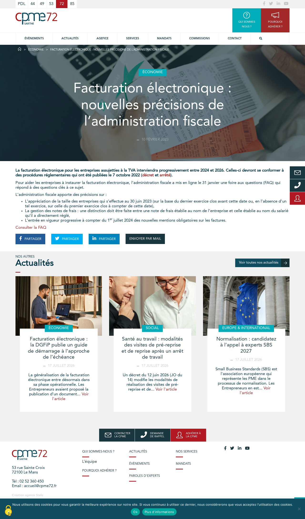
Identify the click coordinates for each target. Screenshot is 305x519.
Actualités (70, 38)
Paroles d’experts (144, 476)
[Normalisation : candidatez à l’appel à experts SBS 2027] (246, 306)
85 (72, 4)
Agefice (102, 38)
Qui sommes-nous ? (98, 451)
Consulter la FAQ (30, 228)
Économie (36, 49)
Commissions (199, 38)
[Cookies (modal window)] (8, 511)
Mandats (164, 38)
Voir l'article (166, 389)
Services (132, 38)
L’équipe (89, 462)
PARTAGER (32, 239)
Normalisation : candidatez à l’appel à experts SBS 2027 (246, 345)
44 (32, 4)
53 (51, 4)
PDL (21, 4)
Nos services (186, 451)
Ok (135, 512)
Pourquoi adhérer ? (99, 470)
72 (62, 4)
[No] (299, 508)
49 (42, 4)
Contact (235, 38)
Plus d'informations (159, 512)
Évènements (34, 38)
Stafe (39, 495)
